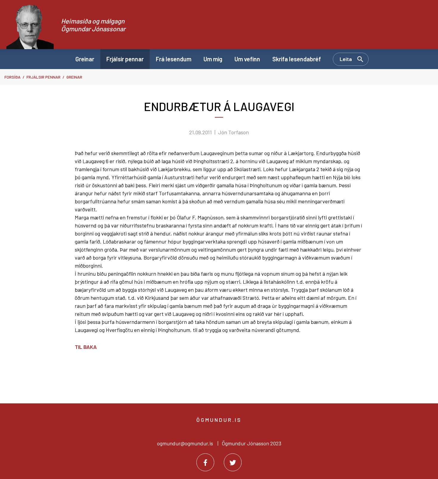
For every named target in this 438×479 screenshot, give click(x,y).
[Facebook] (205, 462)
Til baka (86, 347)
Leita (346, 59)
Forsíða (12, 76)
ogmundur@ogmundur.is (185, 443)
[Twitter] (233, 462)
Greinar (74, 76)
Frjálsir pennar (43, 76)
